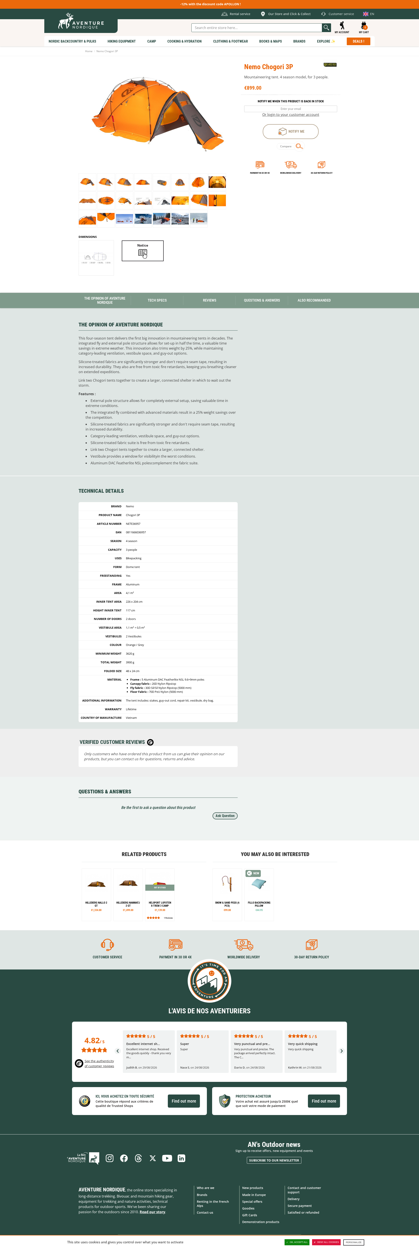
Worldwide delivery (290, 173)
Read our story (152, 1212)
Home (89, 51)
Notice (142, 245)
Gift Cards (249, 1215)
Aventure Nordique (102, 1190)
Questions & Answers (262, 300)
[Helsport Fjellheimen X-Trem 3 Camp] (159, 895)
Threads (138, 1158)
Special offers (252, 1201)
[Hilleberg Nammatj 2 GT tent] (128, 895)
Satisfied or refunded (303, 1212)
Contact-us (205, 1212)
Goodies (248, 1208)
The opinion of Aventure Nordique (104, 300)
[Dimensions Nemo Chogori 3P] (96, 258)
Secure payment (300, 1206)
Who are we (205, 1188)
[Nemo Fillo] (259, 895)
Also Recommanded (314, 300)
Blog (83, 1158)
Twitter (152, 1158)
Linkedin (181, 1158)
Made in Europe (254, 1195)
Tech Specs (157, 300)
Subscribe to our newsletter (274, 1160)
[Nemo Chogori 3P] (87, 182)
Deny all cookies (328, 1242)
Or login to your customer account (290, 114)
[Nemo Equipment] (330, 65)
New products (252, 1188)
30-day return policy (321, 173)
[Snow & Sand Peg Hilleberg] (227, 895)
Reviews (209, 300)
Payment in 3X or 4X (175, 957)
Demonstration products (260, 1222)
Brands (202, 1195)
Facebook (123, 1158)
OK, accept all (299, 1242)
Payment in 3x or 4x (260, 173)
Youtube (167, 1158)
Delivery (294, 1199)
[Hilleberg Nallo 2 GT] (96, 895)
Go (326, 27)
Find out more (184, 1101)
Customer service (107, 957)
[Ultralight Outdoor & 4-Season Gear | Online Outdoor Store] (81, 21)
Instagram (109, 1158)
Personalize (354, 1242)
